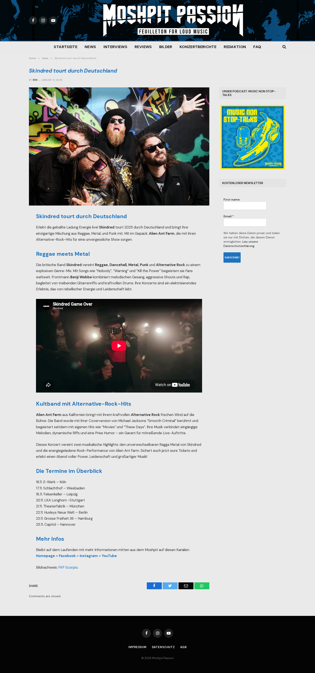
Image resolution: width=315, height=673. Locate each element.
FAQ (257, 46)
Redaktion (235, 46)
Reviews (143, 46)
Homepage (45, 556)
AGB (183, 647)
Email (229, 216)
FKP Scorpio (68, 567)
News (90, 46)
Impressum (137, 647)
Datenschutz (163, 647)
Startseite (65, 46)
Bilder (165, 46)
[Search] (284, 47)
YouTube (109, 556)
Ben (35, 79)
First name (232, 199)
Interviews (116, 46)
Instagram (89, 556)
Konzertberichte (198, 46)
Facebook (67, 556)
